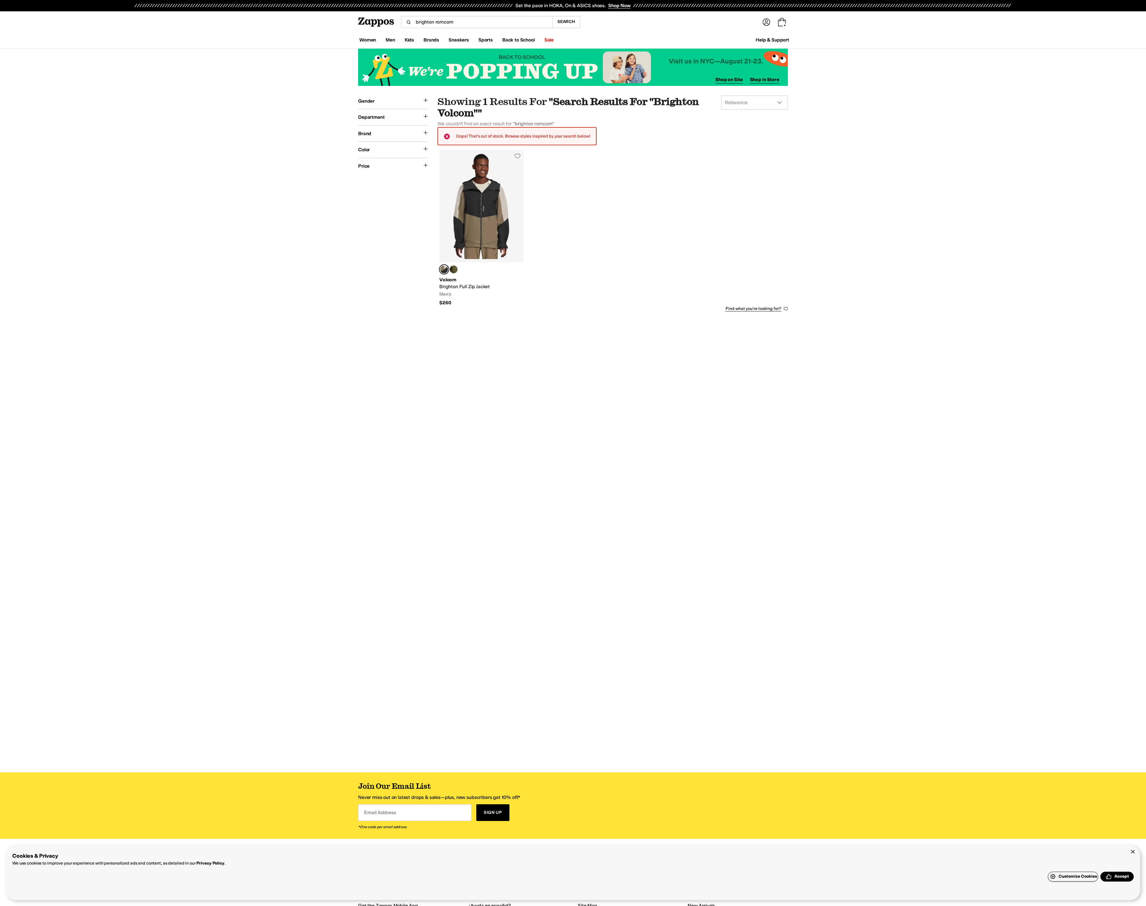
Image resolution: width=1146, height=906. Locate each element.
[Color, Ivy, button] (453, 269)
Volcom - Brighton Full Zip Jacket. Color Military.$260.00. (481, 228)
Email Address (380, 812)
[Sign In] (766, 22)
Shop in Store (764, 79)
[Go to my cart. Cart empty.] (782, 22)
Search (566, 21)
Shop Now (619, 5)
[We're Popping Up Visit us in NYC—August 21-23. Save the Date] (573, 67)
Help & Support (772, 40)
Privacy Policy (210, 863)
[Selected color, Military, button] (444, 269)
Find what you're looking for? (753, 308)
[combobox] (476, 22)
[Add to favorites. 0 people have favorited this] (517, 156)
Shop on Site (729, 79)
